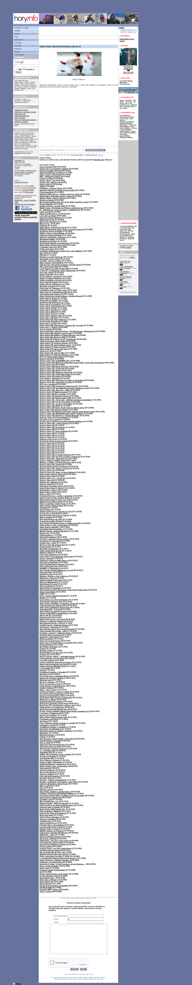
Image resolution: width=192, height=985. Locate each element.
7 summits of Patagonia (49, 713)
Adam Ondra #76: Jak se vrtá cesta (53, 349)
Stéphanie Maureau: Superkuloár (53, 764)
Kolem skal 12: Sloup (48, 298)
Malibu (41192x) (125, 131)
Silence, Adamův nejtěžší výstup (53, 461)
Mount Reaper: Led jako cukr (51, 653)
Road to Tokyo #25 (47, 453)
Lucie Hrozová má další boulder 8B (54, 269)
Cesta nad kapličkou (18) (128, 226)
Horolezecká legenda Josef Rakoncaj (54, 243)
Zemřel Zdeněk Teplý (21, 139)
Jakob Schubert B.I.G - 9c (50, 214)
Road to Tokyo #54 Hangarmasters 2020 (55, 398)
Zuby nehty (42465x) (127, 127)
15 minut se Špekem (48, 756)
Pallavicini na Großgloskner (51, 862)
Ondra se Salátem (47, 774)
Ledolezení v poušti (48, 725)
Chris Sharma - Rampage (50, 378)
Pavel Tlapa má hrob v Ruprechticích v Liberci (21, 81)
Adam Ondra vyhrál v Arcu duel (52, 619)
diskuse (18, 49)
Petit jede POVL (46, 572)
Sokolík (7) (123, 237)
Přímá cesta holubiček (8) (127, 234)
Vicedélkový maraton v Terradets (53, 672)
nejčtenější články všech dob (23, 152)
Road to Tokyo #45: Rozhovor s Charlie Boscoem (59, 416)
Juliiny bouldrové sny (48, 823)
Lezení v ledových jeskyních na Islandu (55, 662)
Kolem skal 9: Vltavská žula (51, 306)
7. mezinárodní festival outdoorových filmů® (58, 858)
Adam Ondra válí (46, 882)
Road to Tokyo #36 (47, 433)
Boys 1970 (44, 253)
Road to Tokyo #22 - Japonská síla (53, 459)
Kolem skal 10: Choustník (50, 304)
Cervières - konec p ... (21, 99)
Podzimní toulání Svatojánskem (52, 870)
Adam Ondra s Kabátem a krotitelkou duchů (57, 604)
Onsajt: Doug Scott (47, 365)
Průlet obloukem (46, 645)
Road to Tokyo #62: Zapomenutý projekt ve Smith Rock (62, 380)
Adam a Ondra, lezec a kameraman (54, 766)
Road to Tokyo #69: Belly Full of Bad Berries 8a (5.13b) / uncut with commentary (72, 363)
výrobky (18, 43)
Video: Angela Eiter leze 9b (51, 551)
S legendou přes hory (48, 247)
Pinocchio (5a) (125, 84)
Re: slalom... (124, 108)
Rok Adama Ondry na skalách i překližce (56, 731)
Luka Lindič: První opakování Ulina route (56, 557)
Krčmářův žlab (45, 778)
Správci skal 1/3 (46, 184)
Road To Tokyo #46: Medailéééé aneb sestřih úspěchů (61, 414)
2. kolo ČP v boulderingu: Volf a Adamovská (57, 271)
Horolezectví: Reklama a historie (53, 845)
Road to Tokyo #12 (47, 480)
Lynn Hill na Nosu (47, 660)
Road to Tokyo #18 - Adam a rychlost (54, 468)
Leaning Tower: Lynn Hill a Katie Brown (56, 848)
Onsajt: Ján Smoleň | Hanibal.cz (53, 678)
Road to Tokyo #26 (47, 451)
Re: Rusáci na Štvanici (29, 85)
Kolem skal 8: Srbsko (48, 308)
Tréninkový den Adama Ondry (52, 486)
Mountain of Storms (48, 286)
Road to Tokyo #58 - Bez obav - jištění (55, 390)
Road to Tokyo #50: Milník (50, 406)
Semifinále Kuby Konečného (51, 529)
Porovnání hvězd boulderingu (52, 694)
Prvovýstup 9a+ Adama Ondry (52, 843)
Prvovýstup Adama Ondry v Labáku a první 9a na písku (62, 796)
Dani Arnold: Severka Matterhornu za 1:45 (56, 570)
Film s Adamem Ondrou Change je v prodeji (57, 723)
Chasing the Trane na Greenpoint (53, 813)
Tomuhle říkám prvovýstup (50, 635)
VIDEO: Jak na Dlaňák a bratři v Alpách (55, 754)
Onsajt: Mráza (45, 510)
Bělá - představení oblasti (50, 177)
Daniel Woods (45, 884)
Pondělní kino (45, 821)
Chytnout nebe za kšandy (50, 807)
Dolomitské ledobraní (48, 537)
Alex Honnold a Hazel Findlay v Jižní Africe (57, 739)
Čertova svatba (45, 846)
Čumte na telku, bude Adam (51, 762)
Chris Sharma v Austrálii (49, 760)
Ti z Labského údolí (48, 751)
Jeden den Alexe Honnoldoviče (52, 745)
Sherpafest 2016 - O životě (50, 609)
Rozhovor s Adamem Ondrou (51, 621)
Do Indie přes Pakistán (49, 322)
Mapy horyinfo (19, 118)
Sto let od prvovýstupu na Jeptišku (54, 886)
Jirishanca (44, 721)
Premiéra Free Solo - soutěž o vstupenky (56, 496)
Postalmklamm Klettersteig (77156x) (127, 116)
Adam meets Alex (47, 275)
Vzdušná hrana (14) (127, 228)
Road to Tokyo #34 (47, 437)
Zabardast (44, 508)
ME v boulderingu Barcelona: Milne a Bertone (22, 144)
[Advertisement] (76, 6)
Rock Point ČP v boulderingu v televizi (55, 705)
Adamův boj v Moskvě (48, 482)
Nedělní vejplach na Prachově (52, 831)
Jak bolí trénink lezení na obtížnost (54, 466)
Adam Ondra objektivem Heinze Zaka (54, 608)
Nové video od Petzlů (48, 880)
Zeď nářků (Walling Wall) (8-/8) (126, 81)
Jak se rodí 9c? (46, 615)
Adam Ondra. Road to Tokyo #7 (52, 488)
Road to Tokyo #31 (47, 445)
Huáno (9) (123, 231)
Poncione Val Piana (20, 102)
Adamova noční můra (48, 439)
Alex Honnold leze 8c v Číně (51, 623)
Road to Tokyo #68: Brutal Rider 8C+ (54, 367)
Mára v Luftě (45, 786)
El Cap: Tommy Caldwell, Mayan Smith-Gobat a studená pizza (65, 711)
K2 (41, 872)
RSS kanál (29, 190)
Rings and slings (46, 815)
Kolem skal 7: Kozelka (48, 310)
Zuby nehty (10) (125, 229)
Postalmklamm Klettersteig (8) (125, 233)
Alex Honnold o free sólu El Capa (53, 515)
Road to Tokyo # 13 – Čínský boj (53, 478)
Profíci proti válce (47, 249)
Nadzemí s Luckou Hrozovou (51, 257)
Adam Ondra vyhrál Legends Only (53, 717)
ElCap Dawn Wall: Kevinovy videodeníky (56, 698)
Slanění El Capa (46, 574)
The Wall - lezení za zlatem (50, 261)
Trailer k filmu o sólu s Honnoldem (54, 525)
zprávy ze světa (21, 28)
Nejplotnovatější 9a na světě (51, 173)
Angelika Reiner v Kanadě (50, 741)
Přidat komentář (91, 155)
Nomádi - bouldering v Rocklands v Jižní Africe (59, 782)
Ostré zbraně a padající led (50, 798)
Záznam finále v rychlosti (50, 829)
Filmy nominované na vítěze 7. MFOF (55, 856)
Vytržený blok (18, 90)
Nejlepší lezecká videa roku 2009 (53, 854)
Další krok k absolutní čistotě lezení (54, 704)
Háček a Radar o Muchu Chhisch (53, 198)
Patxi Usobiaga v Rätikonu (50, 811)
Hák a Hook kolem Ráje (49, 267)
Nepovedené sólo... (47, 878)
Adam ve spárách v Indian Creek (53, 504)
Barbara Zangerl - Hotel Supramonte (54, 803)
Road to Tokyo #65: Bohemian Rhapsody (56, 372)
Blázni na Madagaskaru (49, 582)
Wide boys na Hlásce (48, 700)
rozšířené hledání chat (128, 32)
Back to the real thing (48, 222)
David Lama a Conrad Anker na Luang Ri (56, 643)
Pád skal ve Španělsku (49, 562)
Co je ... (17, 124)
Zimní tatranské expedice (50, 776)
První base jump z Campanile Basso (54, 676)
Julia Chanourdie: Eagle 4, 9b (51, 294)
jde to (127, 103)
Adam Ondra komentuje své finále (53, 664)
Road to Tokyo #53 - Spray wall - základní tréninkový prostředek (65, 400)
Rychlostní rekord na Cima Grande (54, 441)
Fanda (42, 670)
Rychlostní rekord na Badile (51, 231)
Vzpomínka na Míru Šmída (50, 521)
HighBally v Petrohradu (49, 568)
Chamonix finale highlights (51, 218)
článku (132, 257)
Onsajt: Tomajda (46, 559)
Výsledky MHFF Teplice (49, 890)
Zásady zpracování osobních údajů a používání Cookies (25, 217)
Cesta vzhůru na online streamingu (54, 600)
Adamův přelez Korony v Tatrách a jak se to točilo (60, 194)
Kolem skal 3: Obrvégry (49, 318)
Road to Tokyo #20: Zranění (51, 465)
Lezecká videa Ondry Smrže (51, 827)
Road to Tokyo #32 (47, 443)
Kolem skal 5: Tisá (47, 314)
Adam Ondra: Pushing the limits (53, 245)
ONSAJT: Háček (46, 553)
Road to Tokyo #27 (47, 449)
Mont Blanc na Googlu (49, 647)
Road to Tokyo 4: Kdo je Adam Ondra (55, 498)
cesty (16, 34)
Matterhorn (44, 733)
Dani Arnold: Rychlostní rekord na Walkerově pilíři (60, 523)
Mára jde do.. (45, 224)
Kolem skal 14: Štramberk (50, 288)
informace (19, 40)
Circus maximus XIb (48, 167)
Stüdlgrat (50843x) (126, 123)
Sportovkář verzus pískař (50, 259)
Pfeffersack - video (47, 835)
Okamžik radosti (46, 790)
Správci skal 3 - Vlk (47, 181)
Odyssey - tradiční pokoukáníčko (53, 780)
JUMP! (42, 594)
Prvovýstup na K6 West (49, 719)
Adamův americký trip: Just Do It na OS (56, 512)
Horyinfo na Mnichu (48, 770)
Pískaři (42, 737)
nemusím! (128, 100)
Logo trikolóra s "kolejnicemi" (124, 272)
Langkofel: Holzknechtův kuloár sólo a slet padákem (61, 251)
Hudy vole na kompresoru (50, 641)
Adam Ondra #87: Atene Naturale (53, 320)
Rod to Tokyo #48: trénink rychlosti (54, 410)
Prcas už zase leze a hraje (50, 684)
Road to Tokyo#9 (47, 484)
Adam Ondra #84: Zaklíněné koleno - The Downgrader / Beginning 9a (67, 331)
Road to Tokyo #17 (47, 470)
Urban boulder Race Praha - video (53, 631)
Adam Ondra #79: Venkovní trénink (54, 343)
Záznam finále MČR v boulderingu (53, 613)
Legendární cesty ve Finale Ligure (53, 290)
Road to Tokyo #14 (47, 476)
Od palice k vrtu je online (50, 419)
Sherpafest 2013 (46, 752)
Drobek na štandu (47, 200)
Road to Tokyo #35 (47, 435)
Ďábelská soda (45, 680)
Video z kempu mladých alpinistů (53, 596)
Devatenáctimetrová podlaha (51, 702)
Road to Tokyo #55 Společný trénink (54, 396)
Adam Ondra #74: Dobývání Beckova (54, 355)
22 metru (129, 102)
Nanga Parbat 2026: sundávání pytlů (25, 136)
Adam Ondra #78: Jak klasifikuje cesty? (55, 345)
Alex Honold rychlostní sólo (51, 602)
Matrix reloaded (46, 517)
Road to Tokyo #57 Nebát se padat (53, 392)
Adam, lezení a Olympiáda (50, 175)
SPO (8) (130, 231)
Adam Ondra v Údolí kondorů (51, 506)
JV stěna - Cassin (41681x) (128, 128)
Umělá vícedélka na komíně (51, 280)
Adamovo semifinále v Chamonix (53, 237)
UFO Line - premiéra (48, 384)
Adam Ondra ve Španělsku (50, 588)
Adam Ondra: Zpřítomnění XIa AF (53, 228)
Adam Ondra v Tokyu (48, 492)
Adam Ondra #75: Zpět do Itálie (52, 353)
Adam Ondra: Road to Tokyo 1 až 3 (54, 500)
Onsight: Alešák (46, 651)
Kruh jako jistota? (47, 273)
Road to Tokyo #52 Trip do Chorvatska (55, 402)
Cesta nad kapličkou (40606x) (127, 132)
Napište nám (99, 160)
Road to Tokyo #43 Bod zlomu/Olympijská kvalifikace (61, 421)
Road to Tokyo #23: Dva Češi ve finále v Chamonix (60, 457)
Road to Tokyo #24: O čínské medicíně (55, 455)
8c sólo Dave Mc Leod (48, 876)
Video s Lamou (46, 892)
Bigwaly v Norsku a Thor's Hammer (54, 576)
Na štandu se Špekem (48, 241)
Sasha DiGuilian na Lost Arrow (52, 658)
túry (16, 37)
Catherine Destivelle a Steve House (54, 784)
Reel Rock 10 (45, 674)
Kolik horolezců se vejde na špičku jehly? (56, 805)
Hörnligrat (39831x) (126, 137)
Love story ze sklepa (48, 216)
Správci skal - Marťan (48, 182)
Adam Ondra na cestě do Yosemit (53, 611)
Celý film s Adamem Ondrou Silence (54, 539)
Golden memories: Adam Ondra (52, 341)
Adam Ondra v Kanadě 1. (50, 527)
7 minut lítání (45, 668)
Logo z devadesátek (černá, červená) (126, 267)
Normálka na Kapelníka (49, 549)
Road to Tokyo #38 (47, 429)
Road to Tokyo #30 (47, 447)
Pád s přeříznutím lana (49, 566)
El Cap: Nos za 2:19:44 (49, 514)
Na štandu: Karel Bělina (49, 302)
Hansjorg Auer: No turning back (52, 545)
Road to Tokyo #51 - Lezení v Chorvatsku (56, 404)
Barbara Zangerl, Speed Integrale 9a (54, 531)
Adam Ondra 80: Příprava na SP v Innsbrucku (58, 339)
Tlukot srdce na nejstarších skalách (54, 169)
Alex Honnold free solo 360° (51, 519)
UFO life (43, 255)
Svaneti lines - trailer (48, 543)
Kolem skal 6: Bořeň (48, 312)
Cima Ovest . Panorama (49, 627)
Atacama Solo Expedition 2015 (52, 696)
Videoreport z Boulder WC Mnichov (54, 833)
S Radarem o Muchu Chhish (51, 188)
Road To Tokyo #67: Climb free (52, 369)
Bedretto (26, 101)
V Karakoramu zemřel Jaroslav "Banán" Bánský (23, 135)
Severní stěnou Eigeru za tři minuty (54, 874)
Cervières (17, 101)
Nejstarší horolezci (47, 735)
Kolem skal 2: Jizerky (48, 324)
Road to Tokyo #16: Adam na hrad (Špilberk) (57, 472)
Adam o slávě (45, 494)
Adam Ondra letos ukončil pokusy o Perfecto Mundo (61, 296)
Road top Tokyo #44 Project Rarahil (54, 418)
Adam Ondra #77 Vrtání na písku (53, 347)
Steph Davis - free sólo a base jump (54, 841)
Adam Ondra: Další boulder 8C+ (52, 809)
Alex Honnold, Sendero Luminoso (53, 749)
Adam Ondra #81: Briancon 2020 (53, 337)
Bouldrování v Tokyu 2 (49, 490)
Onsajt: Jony (45, 533)
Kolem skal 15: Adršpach (50, 284)
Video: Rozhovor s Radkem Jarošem (54, 860)
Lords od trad (45, 212)
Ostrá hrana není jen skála (50, 747)
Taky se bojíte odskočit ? (50, 866)
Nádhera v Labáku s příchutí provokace (55, 463)
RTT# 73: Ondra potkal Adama (52, 357)
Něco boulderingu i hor (49, 801)
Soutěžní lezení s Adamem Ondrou (54, 625)
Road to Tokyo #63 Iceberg (50, 376)
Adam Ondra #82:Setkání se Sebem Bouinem (58, 335)
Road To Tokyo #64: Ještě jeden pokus (55, 374)
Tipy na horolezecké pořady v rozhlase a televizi (25, 121)
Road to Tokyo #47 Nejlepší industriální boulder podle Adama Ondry (67, 412)
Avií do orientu (46, 329)
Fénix (29, 88)
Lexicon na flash (46, 179)
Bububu (43, 598)
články (17, 31)
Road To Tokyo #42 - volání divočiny (54, 423)
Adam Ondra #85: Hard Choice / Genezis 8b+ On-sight (61, 325)
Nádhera (23, 88)
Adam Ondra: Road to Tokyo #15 (53, 474)
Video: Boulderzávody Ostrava (52, 564)
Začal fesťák (44, 768)
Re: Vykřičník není (126, 104)
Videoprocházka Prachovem (51, 580)
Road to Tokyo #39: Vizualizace (52, 427)
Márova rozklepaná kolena (50, 837)
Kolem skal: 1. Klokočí (49, 327)
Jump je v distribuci (48, 819)
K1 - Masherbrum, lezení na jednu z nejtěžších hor (60, 210)
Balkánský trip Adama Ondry (51, 502)
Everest (43, 649)
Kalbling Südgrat (46, 688)
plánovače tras (20, 114)
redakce (48, 155)
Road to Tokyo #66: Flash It (51, 371)
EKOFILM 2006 (45, 888)
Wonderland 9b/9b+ (47, 239)
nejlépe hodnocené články (22, 153)
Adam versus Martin (48, 592)
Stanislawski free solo (48, 584)
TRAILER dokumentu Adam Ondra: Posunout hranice (61, 229)
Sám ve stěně (45, 743)
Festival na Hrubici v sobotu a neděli (54, 692)
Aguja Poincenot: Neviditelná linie (53, 709)
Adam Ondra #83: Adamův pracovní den (56, 333)
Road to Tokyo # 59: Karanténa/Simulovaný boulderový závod (64, 388)
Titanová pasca (46, 535)
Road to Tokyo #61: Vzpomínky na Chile (56, 382)
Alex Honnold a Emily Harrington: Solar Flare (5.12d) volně (63, 590)
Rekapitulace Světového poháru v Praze (56, 196)
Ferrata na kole (46, 617)
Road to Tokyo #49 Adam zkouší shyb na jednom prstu (62, 408)
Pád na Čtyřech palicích (27, 141)
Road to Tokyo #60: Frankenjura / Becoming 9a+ (59, 386)
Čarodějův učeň (46, 799)
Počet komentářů (77, 155)
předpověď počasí (21, 110)
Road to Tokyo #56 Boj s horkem (53, 394)
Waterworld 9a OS (47, 220)
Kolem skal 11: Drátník (49, 300)
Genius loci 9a (45, 351)
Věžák (42, 186)
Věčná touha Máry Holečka (50, 171)
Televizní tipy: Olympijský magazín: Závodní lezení (60, 265)
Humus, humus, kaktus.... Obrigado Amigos (57, 656)
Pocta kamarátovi (47, 192)
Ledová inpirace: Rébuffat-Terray (53, 666)
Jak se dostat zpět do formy (51, 852)
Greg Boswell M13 (47, 758)
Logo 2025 (123, 286)
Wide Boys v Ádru (47, 578)
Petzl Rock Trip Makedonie (50, 729)
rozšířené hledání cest (128, 30)
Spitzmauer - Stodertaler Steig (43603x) (128, 125)
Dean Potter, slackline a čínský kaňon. (55, 792)
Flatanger (43, 226)
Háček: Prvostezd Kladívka (50, 278)
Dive (41, 788)
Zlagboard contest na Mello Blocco (54, 561)
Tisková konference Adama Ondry (53, 606)
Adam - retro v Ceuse (48, 690)
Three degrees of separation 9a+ (53, 686)
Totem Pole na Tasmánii (49, 817)
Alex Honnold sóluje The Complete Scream (57, 629)
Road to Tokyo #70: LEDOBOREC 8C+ (55, 361)
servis (17, 52)
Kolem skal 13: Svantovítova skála (53, 292)
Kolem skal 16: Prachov (49, 282)
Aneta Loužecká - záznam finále (52, 206)
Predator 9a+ (45, 655)
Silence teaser (45, 547)
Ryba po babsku (46, 586)
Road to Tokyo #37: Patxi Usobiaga (54, 431)
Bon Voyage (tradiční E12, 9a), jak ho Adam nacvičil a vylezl (64, 202)
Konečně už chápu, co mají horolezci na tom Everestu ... (63, 864)
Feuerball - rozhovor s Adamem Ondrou (56, 633)
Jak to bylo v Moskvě (48, 839)
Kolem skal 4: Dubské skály (51, 316)
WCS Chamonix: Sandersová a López (25, 147)
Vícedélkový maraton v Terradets (53, 727)
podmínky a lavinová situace (25, 112)
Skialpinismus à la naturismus (52, 707)
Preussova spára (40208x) (125, 135)
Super (122, 100)
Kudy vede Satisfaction (49, 555)
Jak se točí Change (47, 772)
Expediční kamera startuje (50, 850)
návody (17, 46)
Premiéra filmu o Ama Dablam (52, 825)
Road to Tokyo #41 (47, 425)
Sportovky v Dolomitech (49, 637)
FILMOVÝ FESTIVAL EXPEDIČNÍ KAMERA (57, 794)
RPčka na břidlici (46, 639)
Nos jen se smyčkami (48, 715)
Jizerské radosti (129, 106)
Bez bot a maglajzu (47, 682)
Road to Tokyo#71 (47, 359)
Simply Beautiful (46, 204)
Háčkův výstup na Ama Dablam (52, 233)
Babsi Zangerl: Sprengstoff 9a (52, 263)
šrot (33, 88)
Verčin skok (44, 868)
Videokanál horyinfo (21, 116)
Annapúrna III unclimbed (50, 541)
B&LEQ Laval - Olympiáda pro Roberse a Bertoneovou (61, 208)
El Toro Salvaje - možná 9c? (51, 276)
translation (19, 55)
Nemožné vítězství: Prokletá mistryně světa (57, 190)
